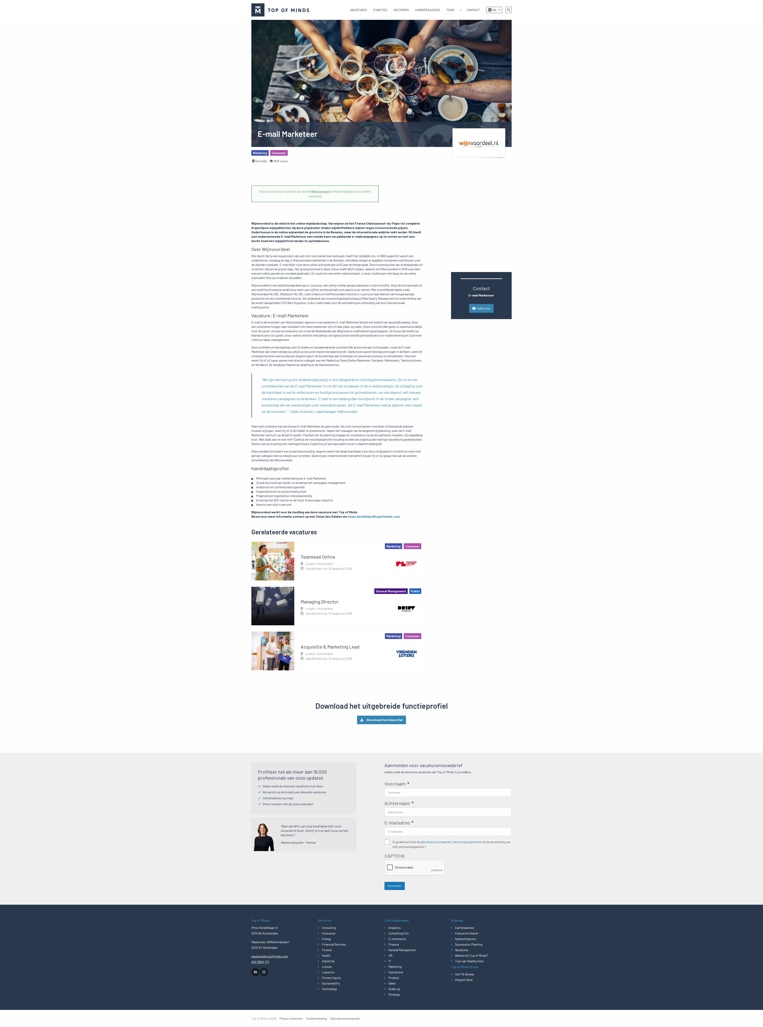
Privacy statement (291, 1018)
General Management (402, 950)
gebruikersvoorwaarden (436, 842)
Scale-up (394, 989)
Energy (326, 939)
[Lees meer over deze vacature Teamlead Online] (337, 561)
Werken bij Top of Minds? (471, 955)
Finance (393, 944)
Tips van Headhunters (469, 961)
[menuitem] (358, 10)
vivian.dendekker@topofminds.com (373, 516)
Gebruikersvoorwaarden (345, 1018)
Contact (473, 10)
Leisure (327, 966)
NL (495, 10)
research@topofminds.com (269, 956)
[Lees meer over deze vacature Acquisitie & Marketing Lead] (337, 651)
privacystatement (470, 842)
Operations (395, 972)
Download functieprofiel (385, 720)
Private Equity (331, 978)
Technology (329, 989)
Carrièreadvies (427, 10)
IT (389, 961)
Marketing (395, 966)
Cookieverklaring (316, 1018)
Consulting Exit (398, 933)
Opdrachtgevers (465, 939)
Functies (380, 10)
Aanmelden (394, 885)
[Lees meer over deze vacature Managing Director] (337, 606)
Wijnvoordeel (320, 191)
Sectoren (401, 10)
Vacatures (358, 10)
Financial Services (334, 944)
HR (390, 955)
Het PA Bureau (464, 974)
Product (393, 978)
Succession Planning (468, 944)
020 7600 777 (260, 962)
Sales (392, 983)
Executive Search (466, 933)
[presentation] (414, 867)
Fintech (327, 950)
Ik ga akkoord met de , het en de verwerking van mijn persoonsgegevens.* (451, 844)
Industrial (328, 961)
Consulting (329, 928)
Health (326, 955)
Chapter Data (464, 980)
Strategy (394, 994)
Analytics (394, 928)
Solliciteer (483, 308)
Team (450, 10)
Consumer (328, 933)
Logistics (328, 972)
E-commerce (397, 939)
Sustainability (331, 983)
